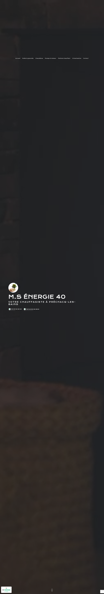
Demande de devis (32, 309)
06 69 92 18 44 (16, 309)
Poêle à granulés (28, 58)
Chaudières (39, 58)
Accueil (17, 58)
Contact (86, 58)
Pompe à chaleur (50, 58)
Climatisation (76, 58)
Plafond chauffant (64, 58)
